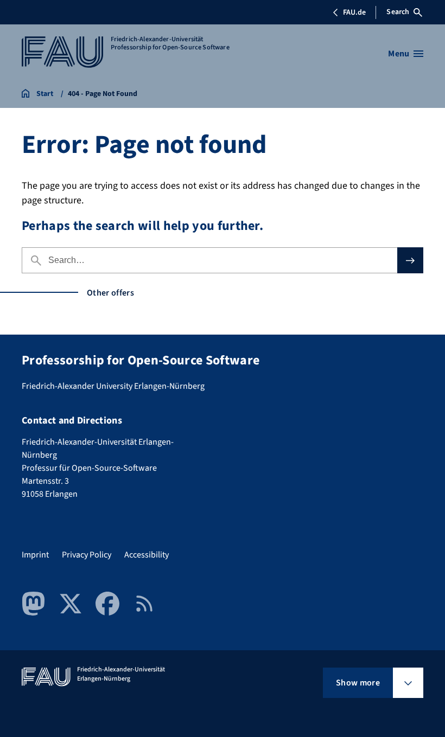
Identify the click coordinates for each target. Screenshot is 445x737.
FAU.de (354, 12)
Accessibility (146, 555)
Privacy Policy (86, 555)
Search (397, 12)
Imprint (35, 555)
